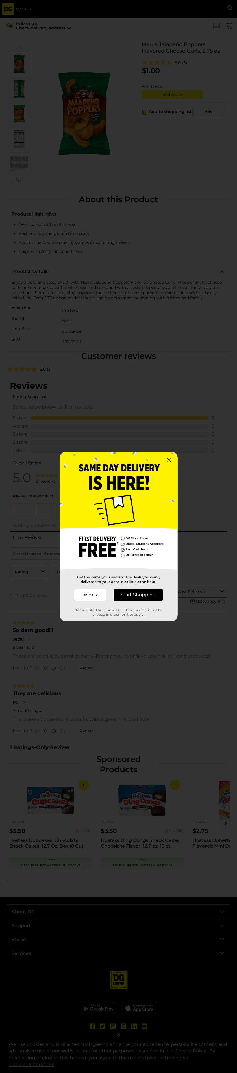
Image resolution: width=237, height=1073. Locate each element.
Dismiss (90, 594)
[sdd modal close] (169, 460)
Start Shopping (138, 594)
